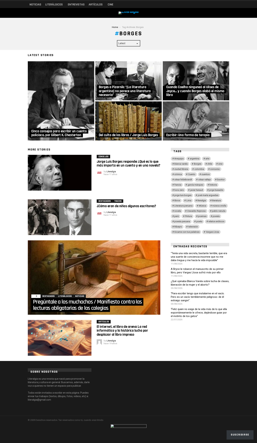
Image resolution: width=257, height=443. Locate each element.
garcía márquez (195, 184)
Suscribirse (240, 435)
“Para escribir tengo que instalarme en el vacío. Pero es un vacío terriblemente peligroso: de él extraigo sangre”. (197, 297)
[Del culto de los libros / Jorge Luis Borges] (128, 121)
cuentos (205, 174)
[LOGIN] (227, 4)
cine (220, 164)
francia (177, 184)
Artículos (96, 4)
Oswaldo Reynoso (196, 211)
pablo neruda (218, 211)
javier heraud (196, 190)
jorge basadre (216, 190)
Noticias (35, 4)
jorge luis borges (182, 195)
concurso (215, 169)
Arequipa (179, 158)
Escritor (221, 179)
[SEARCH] (221, 4)
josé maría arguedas (208, 195)
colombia (199, 169)
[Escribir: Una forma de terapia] (196, 121)
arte (207, 158)
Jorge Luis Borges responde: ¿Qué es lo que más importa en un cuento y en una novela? (128, 163)
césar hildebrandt (183, 179)
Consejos (103, 156)
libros (177, 200)
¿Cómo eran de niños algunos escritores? (126, 206)
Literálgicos (54, 4)
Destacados (104, 201)
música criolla (219, 205)
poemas (202, 216)
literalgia (201, 200)
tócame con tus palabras (186, 232)
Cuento (191, 174)
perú (176, 216)
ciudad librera (181, 169)
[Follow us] (215, 4)
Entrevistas (76, 4)
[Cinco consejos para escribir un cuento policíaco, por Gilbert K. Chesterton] (61, 101)
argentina (194, 158)
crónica (178, 174)
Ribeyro (178, 226)
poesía (216, 216)
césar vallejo (204, 179)
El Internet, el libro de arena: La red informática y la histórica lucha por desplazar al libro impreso (122, 330)
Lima (188, 200)
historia (213, 184)
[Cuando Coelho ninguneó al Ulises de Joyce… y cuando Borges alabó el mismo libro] (196, 80)
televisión (193, 226)
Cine (110, 4)
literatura (216, 200)
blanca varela (181, 164)
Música (202, 205)
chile (209, 164)
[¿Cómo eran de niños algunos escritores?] (59, 217)
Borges (197, 164)
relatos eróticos (216, 221)
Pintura (188, 216)
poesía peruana (182, 221)
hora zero (179, 190)
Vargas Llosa (212, 232)
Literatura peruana (183, 205)
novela (177, 211)
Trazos (118, 201)
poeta (199, 221)
